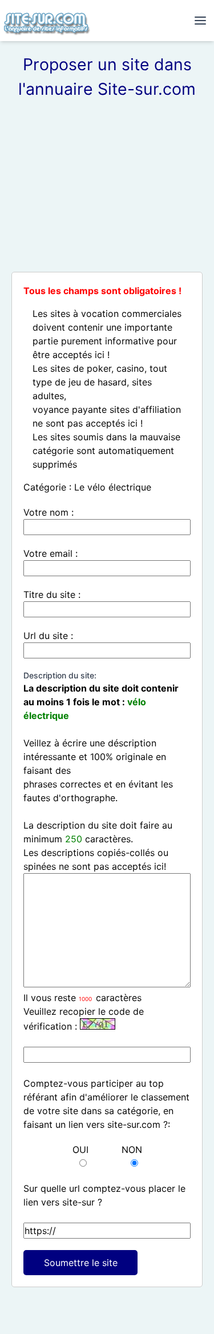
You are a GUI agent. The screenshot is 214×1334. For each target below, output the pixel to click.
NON (132, 1149)
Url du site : (48, 635)
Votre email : (50, 553)
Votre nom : (48, 512)
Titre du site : (51, 594)
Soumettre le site (81, 1262)
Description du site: (59, 675)
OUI (80, 1149)
